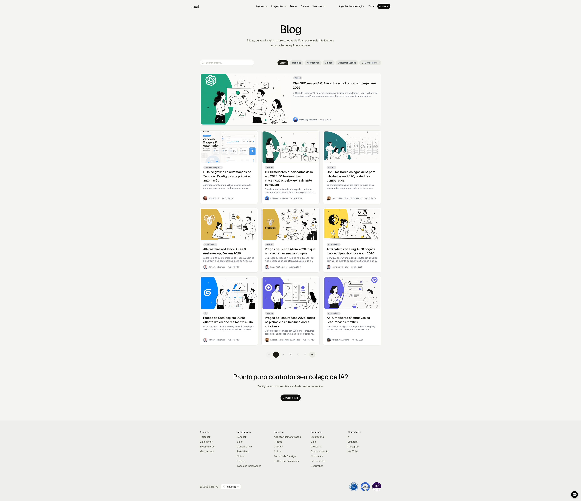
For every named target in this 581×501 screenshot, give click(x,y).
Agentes (260, 6)
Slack (240, 441)
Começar (384, 6)
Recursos (317, 6)
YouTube (353, 451)
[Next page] (312, 355)
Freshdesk (243, 451)
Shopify (241, 461)
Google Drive (244, 446)
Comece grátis (290, 397)
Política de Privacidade (287, 461)
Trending (296, 62)
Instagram (353, 446)
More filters (370, 62)
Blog (313, 441)
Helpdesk (205, 436)
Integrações (277, 6)
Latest (283, 62)
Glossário (316, 446)
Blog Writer (206, 441)
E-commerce (207, 446)
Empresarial (317, 436)
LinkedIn (353, 441)
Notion (241, 456)
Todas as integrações (249, 465)
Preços (293, 6)
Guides (328, 62)
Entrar (371, 6)
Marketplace (207, 451)
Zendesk (241, 436)
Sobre (277, 451)
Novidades (317, 456)
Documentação (319, 451)
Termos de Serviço (285, 456)
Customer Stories (347, 62)
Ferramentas (318, 461)
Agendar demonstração (351, 6)
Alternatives (313, 62)
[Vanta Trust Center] (376, 486)
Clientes (304, 6)
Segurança (317, 465)
